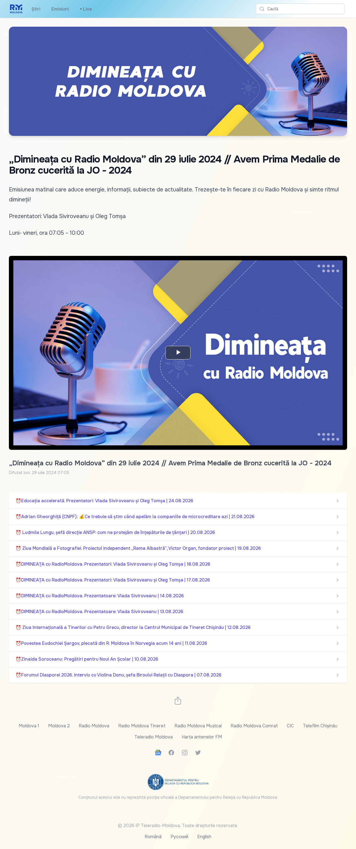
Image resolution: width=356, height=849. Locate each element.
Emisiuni (60, 9)
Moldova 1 (29, 726)
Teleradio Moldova (153, 737)
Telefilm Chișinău (320, 726)
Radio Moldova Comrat (254, 726)
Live (86, 9)
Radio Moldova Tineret (141, 726)
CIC (290, 726)
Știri (35, 9)
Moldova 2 (59, 726)
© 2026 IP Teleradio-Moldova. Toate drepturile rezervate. (178, 825)
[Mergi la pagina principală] (16, 8)
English (204, 837)
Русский (179, 837)
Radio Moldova (94, 726)
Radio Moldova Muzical (198, 726)
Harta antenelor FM (202, 737)
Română (153, 837)
